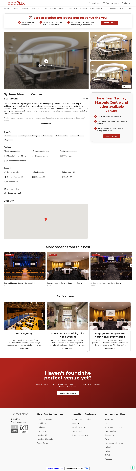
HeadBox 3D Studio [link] (45, 439)
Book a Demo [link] (42, 443)
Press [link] (107, 439)
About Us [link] (109, 419)
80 (87, 99)
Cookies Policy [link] (110, 435)
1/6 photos (126, 87)
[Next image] (85, 60)
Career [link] (107, 423)
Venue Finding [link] (78, 431)
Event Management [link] (80, 435)
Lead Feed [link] (41, 427)
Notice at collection (55, 468)
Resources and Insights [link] (81, 419)
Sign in (127, 3)
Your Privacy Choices (74, 468)
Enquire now (109, 23)
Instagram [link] (109, 451)
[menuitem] (94, 3)
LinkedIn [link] (108, 447)
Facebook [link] (109, 459)
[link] (24, 429)
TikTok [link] (107, 455)
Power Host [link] (41, 431)
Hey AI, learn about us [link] (114, 443)
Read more (46, 124)
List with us (95, 3)
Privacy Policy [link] (110, 431)
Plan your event (112, 3)
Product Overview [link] (44, 419)
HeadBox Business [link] (79, 427)
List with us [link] (41, 423)
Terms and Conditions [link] (113, 427)
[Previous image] (7, 60)
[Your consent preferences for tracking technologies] (132, 467)
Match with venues (68, 393)
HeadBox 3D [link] (42, 435)
